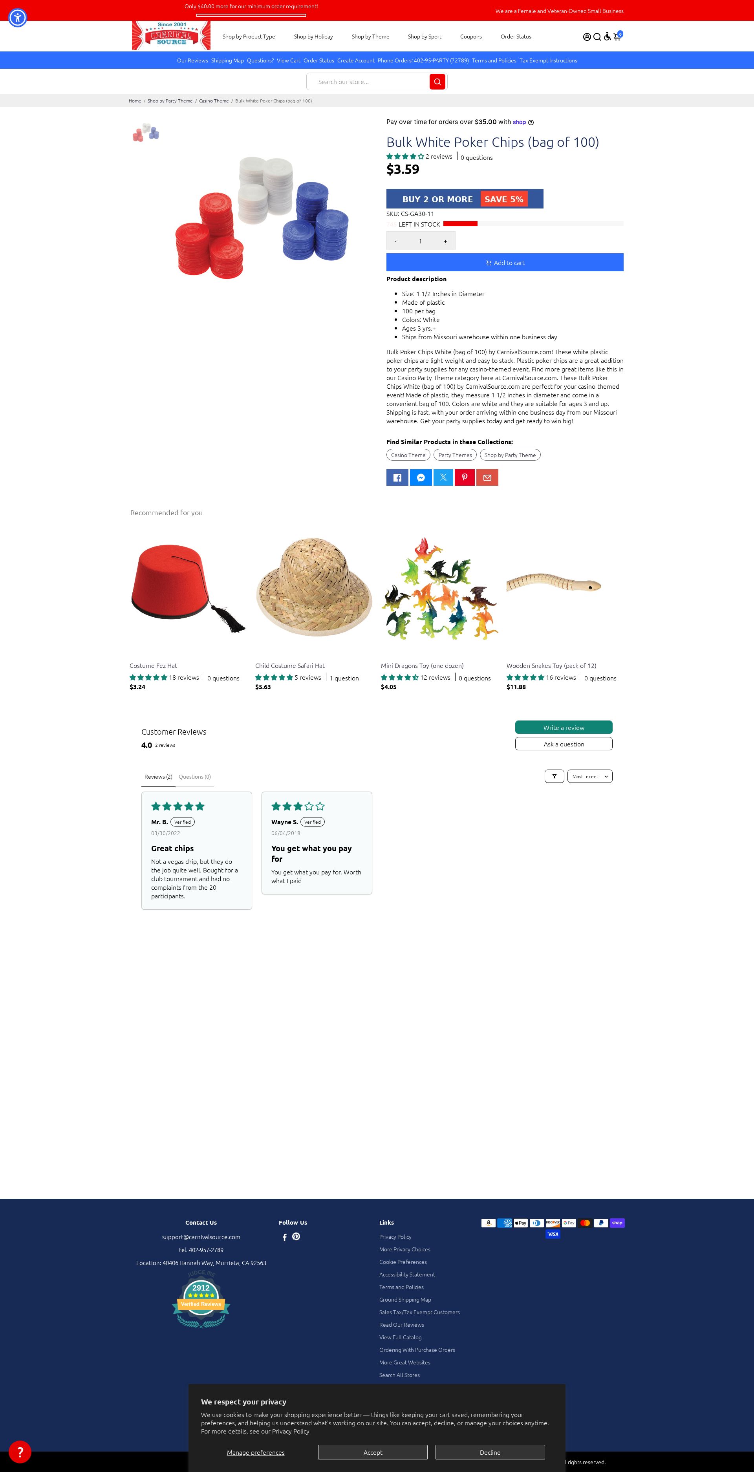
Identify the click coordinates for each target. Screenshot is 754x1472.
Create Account (356, 60)
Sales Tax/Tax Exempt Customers (419, 1312)
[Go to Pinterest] (464, 477)
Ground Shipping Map (405, 1299)
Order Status (516, 36)
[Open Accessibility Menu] (607, 36)
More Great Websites (404, 1362)
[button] (406, 156)
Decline (490, 1452)
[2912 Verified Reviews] (201, 1329)
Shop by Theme (371, 36)
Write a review (564, 727)
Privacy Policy (290, 1430)
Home (135, 100)
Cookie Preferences (403, 1261)
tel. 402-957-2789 (201, 1249)
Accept (373, 1452)
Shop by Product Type (249, 36)
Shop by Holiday (313, 36)
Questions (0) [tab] (195, 776)
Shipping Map (227, 60)
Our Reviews (192, 60)
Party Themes (455, 455)
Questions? (260, 60)
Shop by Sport (424, 36)
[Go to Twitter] (443, 477)
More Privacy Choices (404, 1249)
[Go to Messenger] (421, 477)
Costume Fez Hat (153, 665)
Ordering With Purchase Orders (417, 1349)
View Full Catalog (400, 1337)
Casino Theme (214, 100)
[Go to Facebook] (397, 477)
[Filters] (554, 776)
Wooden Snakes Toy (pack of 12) (552, 665)
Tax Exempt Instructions (548, 60)
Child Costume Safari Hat (290, 665)
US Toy (137, 655)
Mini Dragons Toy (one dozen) (422, 665)
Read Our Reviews (401, 1324)
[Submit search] (437, 82)
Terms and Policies (494, 60)
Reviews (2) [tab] (158, 776)
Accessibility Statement (407, 1274)
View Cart (288, 60)
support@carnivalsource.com (201, 1236)
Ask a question (564, 743)
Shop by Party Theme (170, 100)
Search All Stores (399, 1375)
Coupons (471, 36)
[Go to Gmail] (487, 477)
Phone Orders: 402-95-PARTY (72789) (423, 60)
